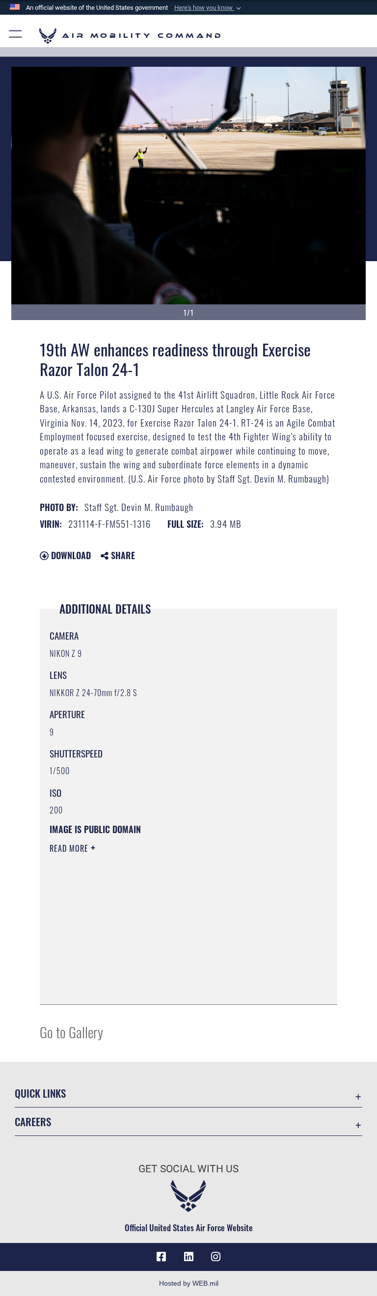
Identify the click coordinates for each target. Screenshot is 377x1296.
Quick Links (40, 1093)
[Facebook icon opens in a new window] (161, 1256)
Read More (70, 848)
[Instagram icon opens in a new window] (216, 1256)
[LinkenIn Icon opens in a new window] (188, 1256)
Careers (33, 1121)
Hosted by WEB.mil (188, 1283)
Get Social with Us (188, 1169)
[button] (208, 8)
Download (70, 555)
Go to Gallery (71, 1031)
